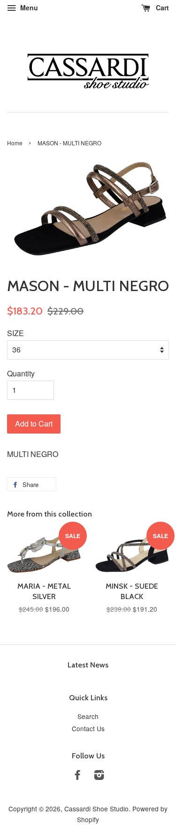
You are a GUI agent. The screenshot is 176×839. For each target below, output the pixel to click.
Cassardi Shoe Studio (96, 808)
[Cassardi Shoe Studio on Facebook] (77, 776)
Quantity (21, 373)
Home (15, 143)
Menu (28, 7)
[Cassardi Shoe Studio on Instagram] (99, 776)
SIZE (15, 333)
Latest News (88, 664)
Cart (161, 7)
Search (88, 716)
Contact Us (88, 728)
